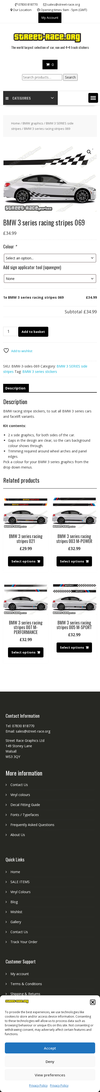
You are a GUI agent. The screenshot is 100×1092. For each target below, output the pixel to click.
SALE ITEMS (20, 881)
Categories (21, 98)
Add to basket (33, 331)
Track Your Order (23, 941)
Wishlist (16, 911)
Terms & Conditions (26, 983)
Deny (50, 1061)
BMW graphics (33, 123)
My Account (50, 17)
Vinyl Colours (20, 891)
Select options (23, 561)
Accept (50, 1048)
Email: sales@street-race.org (28, 731)
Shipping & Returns (25, 993)
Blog (14, 901)
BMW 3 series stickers (39, 371)
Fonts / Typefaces (24, 814)
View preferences (50, 1074)
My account (19, 973)
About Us (17, 834)
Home (15, 123)
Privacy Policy (38, 1085)
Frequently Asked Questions (32, 824)
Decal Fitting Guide (25, 804)
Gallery (15, 921)
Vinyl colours (20, 794)
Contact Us (19, 784)
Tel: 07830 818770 (20, 726)
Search (70, 77)
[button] (92, 1002)
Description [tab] (15, 388)
